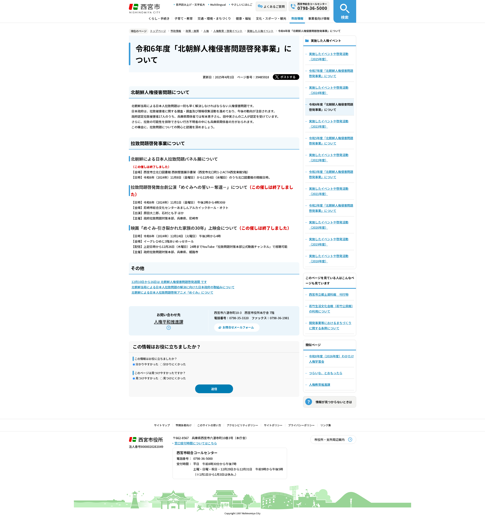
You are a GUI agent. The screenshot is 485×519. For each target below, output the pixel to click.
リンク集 (325, 425)
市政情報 (297, 18)
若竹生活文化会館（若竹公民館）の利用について (331, 309)
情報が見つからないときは (334, 402)
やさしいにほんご (241, 4)
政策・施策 (192, 31)
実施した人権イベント (260, 31)
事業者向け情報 (318, 18)
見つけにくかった (174, 378)
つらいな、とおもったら (325, 373)
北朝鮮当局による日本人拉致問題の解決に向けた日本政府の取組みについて (183, 287)
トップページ (158, 31)
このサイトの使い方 (209, 425)
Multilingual (218, 4)
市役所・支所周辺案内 (329, 439)
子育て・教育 (183, 18)
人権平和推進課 (168, 321)
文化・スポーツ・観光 (271, 18)
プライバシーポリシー (301, 425)
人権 (206, 31)
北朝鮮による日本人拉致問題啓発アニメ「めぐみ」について (172, 292)
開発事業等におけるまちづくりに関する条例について (330, 325)
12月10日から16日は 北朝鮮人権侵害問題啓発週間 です (169, 281)
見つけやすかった (147, 378)
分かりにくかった (174, 364)
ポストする (288, 77)
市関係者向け (184, 425)
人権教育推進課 (319, 384)
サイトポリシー (273, 425)
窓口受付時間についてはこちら (195, 443)
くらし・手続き (159, 18)
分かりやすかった (147, 364)
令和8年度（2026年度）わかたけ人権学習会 (331, 359)
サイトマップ (162, 425)
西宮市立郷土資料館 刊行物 (328, 294)
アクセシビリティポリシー (242, 425)
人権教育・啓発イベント (227, 31)
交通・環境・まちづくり (214, 18)
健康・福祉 (243, 18)
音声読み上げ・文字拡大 (190, 4)
